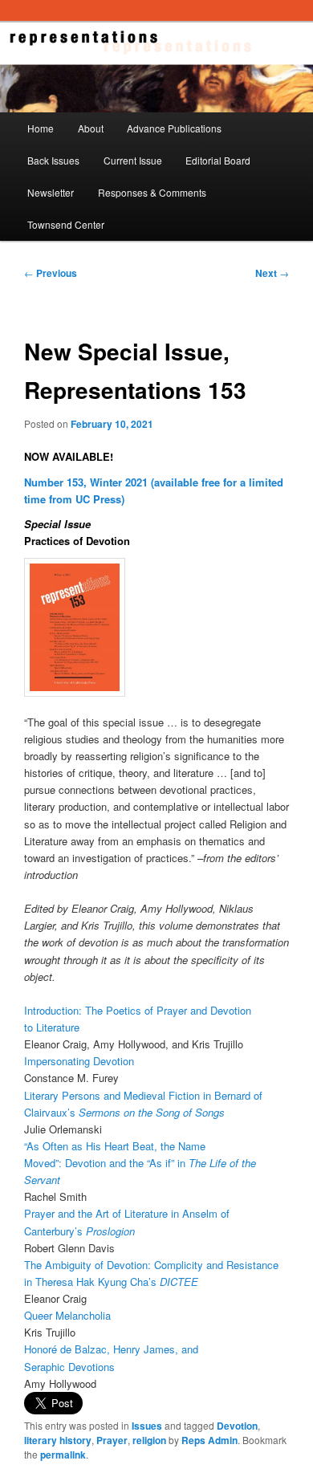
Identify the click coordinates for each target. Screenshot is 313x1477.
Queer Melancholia (67, 1315)
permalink (63, 1454)
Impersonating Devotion (79, 1060)
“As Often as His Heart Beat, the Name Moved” (140, 1162)
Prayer (112, 1440)
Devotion (237, 1425)
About (91, 128)
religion (149, 1440)
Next (272, 273)
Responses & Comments (152, 192)
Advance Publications (174, 128)
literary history (57, 1440)
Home (40, 128)
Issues (147, 1425)
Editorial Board (217, 160)
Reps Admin (209, 1440)
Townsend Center (65, 224)
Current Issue (133, 160)
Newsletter (50, 192)
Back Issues (53, 160)
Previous (50, 273)
